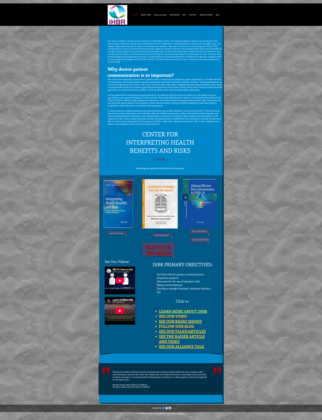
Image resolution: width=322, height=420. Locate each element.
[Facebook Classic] (163, 408)
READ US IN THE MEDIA (158, 250)
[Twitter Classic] (166, 408)
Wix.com (182, 413)
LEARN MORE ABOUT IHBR (183, 311)
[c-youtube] (170, 408)
